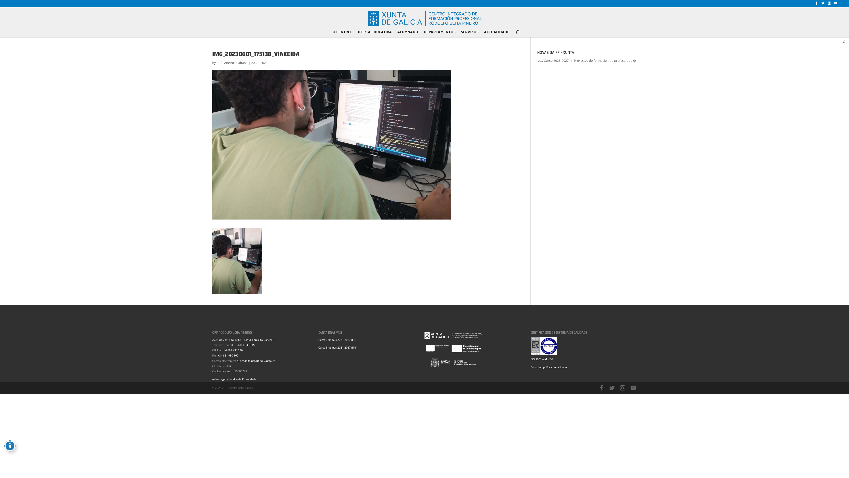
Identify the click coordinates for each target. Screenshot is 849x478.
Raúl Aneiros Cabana (232, 63)
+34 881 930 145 (244, 345)
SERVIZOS (469, 32)
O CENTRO (342, 32)
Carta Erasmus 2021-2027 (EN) (337, 347)
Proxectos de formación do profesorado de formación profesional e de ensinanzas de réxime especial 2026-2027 (632, 60)
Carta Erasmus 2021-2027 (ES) (337, 340)
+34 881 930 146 (232, 350)
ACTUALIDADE (496, 32)
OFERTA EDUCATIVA (374, 32)
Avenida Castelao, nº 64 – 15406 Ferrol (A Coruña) (242, 340)
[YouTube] (835, 4)
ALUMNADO (407, 32)
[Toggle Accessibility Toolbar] (10, 446)
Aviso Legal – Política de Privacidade (234, 379)
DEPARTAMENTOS (439, 32)
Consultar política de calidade (549, 367)
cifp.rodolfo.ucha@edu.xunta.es (256, 361)
